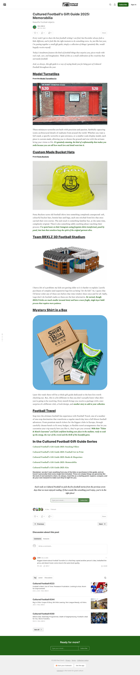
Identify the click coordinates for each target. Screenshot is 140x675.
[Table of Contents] (2, 337)
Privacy (68, 660)
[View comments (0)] (52, 593)
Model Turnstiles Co (48, 79)
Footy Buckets (43, 157)
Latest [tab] (40, 578)
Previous (40, 524)
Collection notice (82, 660)
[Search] (110, 4)
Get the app (80, 665)
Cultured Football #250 (43, 614)
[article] (70, 588)
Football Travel (44, 411)
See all (36, 630)
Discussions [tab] (48, 578)
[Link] (29, 73)
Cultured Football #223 (43, 583)
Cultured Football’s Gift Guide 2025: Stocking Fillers (56, 446)
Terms (74, 660)
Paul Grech (41, 26)
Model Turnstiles (46, 74)
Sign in (133, 4)
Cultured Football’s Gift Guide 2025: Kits (51, 467)
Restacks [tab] (46, 539)
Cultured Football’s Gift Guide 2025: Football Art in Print (58, 452)
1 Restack (53, 509)
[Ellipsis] (106, 557)
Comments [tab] (37, 539)
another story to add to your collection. (89, 404)
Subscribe (123, 4)
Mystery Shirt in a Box (50, 310)
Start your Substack (65, 665)
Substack (60, 671)
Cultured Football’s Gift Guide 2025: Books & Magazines (57, 457)
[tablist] (41, 539)
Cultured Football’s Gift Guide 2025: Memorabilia (55, 462)
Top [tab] (35, 578)
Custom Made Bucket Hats (54, 152)
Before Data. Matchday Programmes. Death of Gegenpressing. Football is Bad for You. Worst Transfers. (60, 618)
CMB (39, 558)
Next (101, 524)
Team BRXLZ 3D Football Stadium (59, 237)
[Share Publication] (115, 4)
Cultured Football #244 (44, 599)
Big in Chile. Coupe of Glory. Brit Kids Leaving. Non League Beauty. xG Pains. (60, 602)
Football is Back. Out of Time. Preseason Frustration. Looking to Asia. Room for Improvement (59, 587)
